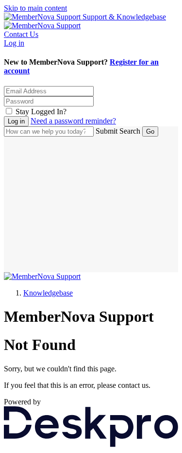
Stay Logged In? (41, 111)
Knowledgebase (48, 293)
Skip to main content (35, 8)
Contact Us (21, 34)
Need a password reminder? (73, 121)
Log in (14, 43)
